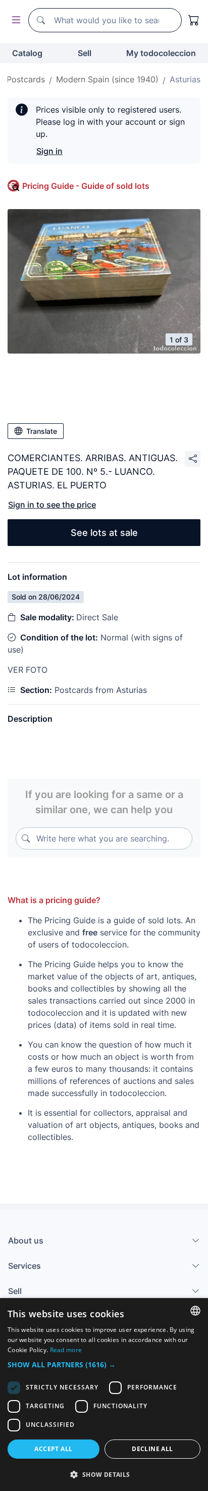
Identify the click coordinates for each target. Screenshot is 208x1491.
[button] (104, 1364)
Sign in (49, 151)
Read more (66, 1350)
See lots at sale (104, 532)
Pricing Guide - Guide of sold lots (85, 186)
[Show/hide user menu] (14, 20)
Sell (84, 53)
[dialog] (104, 1394)
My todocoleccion (161, 53)
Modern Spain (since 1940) (107, 79)
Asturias (185, 79)
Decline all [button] (152, 1449)
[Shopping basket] (194, 20)
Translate (41, 431)
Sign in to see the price (52, 505)
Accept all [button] (53, 1449)
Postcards (26, 79)
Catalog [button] (27, 53)
